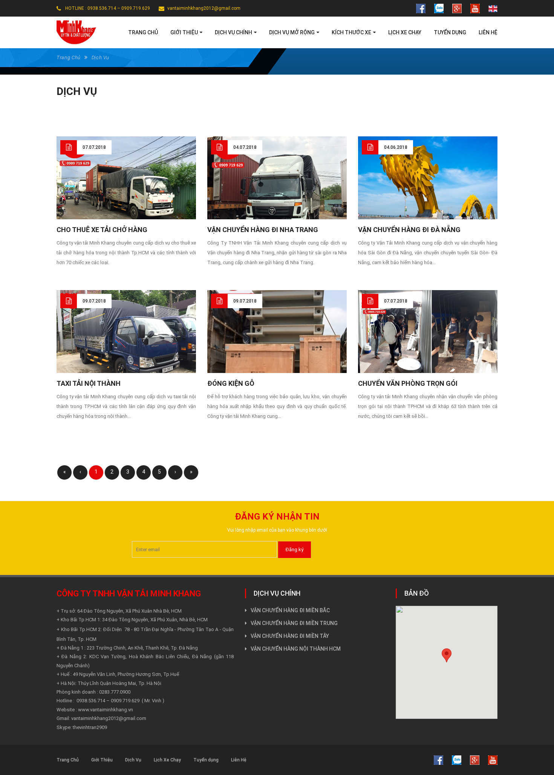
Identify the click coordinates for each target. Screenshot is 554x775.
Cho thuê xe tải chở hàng (102, 230)
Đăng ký (294, 549)
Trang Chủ (69, 57)
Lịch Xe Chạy (167, 760)
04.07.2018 (245, 147)
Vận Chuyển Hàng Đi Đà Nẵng (409, 230)
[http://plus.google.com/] (457, 8)
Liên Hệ (238, 760)
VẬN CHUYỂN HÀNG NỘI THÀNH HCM (296, 649)
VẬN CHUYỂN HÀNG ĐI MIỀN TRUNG (294, 623)
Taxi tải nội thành (89, 383)
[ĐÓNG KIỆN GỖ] (277, 345)
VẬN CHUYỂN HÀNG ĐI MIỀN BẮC (290, 610)
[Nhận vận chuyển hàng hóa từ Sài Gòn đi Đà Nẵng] (427, 182)
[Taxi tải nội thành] (126, 342)
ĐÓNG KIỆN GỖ (230, 383)
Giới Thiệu (102, 760)
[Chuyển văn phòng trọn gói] (427, 332)
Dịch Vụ (133, 760)
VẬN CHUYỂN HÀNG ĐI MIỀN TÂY (290, 636)
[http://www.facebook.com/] (420, 8)
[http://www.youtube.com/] (475, 8)
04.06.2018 (395, 147)
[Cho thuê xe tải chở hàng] (126, 188)
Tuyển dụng (206, 760)
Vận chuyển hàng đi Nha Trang (262, 230)
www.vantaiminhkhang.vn (105, 709)
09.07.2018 (94, 301)
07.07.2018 (94, 147)
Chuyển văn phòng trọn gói (408, 383)
